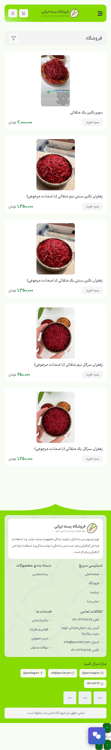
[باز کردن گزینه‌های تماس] (96, 735)
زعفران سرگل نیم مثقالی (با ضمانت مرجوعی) (68, 364)
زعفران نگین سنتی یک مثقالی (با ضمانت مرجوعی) (65, 280)
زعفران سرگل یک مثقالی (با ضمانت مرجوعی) (68, 449)
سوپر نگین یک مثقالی (86, 112)
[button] (92, 122)
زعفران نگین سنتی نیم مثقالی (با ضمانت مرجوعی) (64, 196)
